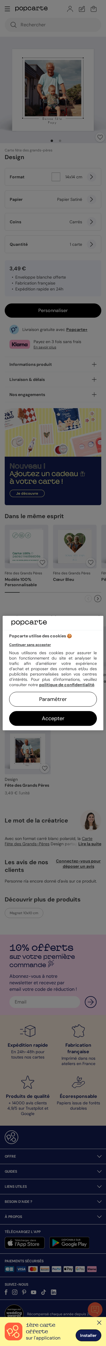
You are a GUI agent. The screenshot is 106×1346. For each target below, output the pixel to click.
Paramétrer (53, 699)
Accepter (53, 718)
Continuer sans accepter (30, 644)
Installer (88, 1335)
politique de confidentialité (66, 684)
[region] (53, 673)
